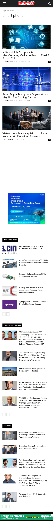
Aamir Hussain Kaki (9, 62)
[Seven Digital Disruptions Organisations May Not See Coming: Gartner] (26, 79)
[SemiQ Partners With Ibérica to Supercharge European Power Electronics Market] (9, 291)
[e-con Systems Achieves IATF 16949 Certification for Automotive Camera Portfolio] (9, 263)
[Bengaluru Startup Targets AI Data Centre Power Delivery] (9, 449)
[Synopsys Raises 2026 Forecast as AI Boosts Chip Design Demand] (9, 304)
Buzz (4, 48)
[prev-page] (4, 314)
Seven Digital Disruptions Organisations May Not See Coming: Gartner (25, 96)
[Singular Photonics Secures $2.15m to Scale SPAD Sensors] (9, 277)
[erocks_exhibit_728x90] (26, 520)
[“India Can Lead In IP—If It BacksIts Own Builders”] (9, 497)
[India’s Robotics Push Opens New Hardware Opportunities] (9, 371)
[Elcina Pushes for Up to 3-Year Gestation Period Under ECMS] (9, 249)
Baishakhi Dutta (8, 140)
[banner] (26, 223)
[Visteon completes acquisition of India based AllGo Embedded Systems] (26, 118)
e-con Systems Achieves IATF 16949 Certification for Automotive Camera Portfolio (33, 262)
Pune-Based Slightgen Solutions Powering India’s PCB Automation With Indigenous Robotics (32, 434)
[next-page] (7, 314)
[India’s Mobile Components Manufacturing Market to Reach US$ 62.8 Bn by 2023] (26, 37)
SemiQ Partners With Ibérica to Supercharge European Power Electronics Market (31, 290)
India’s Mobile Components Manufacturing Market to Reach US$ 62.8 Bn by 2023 (25, 55)
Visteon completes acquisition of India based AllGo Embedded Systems (24, 135)
